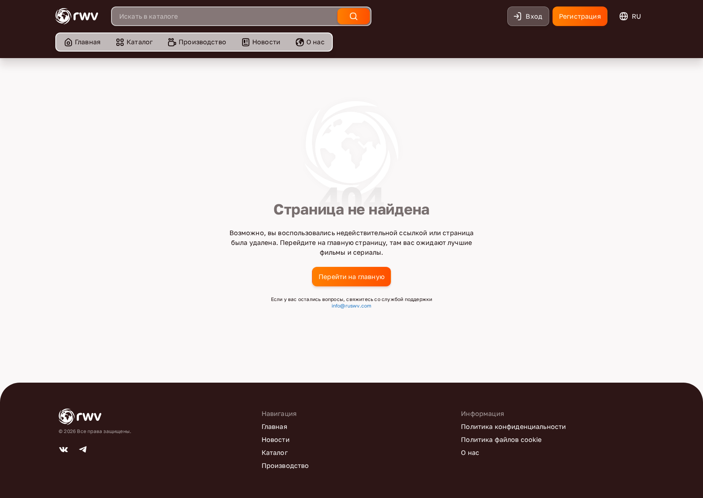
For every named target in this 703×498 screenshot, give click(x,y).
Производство (202, 42)
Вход (534, 16)
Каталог (140, 42)
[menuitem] (82, 42)
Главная (87, 42)
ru (636, 16)
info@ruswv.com (352, 306)
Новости (266, 42)
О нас (315, 42)
